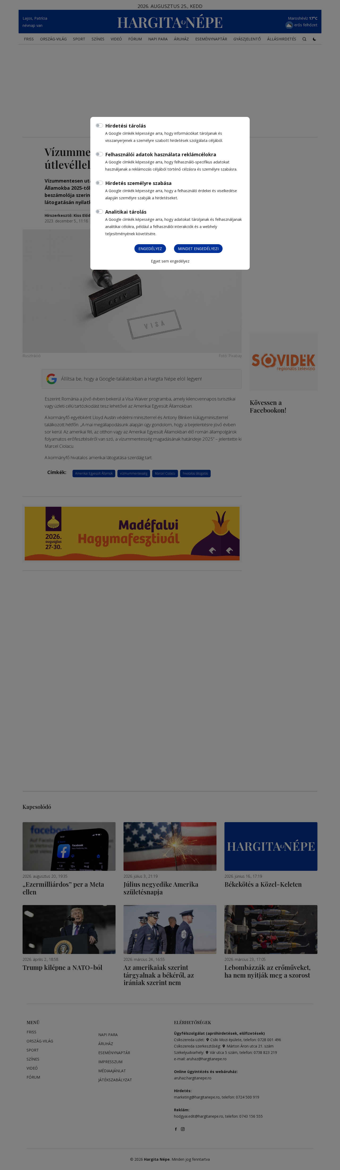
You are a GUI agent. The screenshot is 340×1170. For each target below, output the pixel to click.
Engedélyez (150, 248)
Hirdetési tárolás (125, 126)
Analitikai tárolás (125, 212)
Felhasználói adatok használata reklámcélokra (160, 154)
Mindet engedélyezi (198, 248)
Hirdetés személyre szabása (138, 183)
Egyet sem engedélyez (170, 261)
